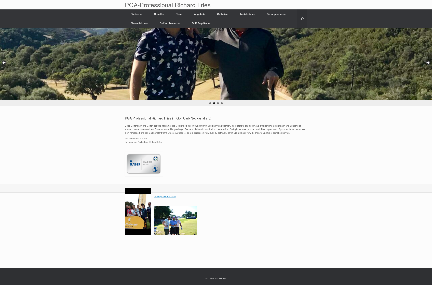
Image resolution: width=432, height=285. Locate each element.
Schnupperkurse (276, 14)
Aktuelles (159, 14)
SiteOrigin (222, 278)
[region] (216, 67)
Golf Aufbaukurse (170, 23)
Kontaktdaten (247, 14)
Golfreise (222, 14)
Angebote (199, 14)
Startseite (136, 14)
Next (427, 62)
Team (179, 14)
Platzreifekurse (139, 23)
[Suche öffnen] (302, 18)
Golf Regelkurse (201, 23)
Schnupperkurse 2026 (165, 196)
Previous (4, 62)
